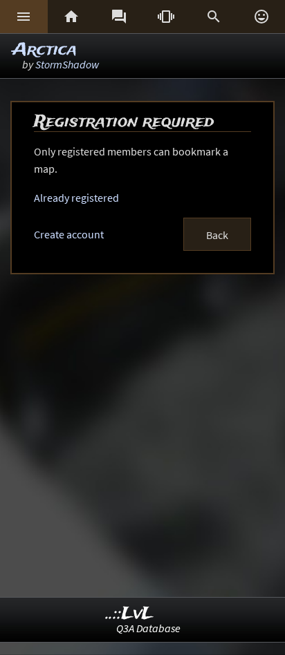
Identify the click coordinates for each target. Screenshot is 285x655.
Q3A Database (148, 628)
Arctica (44, 50)
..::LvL (130, 614)
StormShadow (67, 64)
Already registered (76, 198)
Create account (69, 234)
